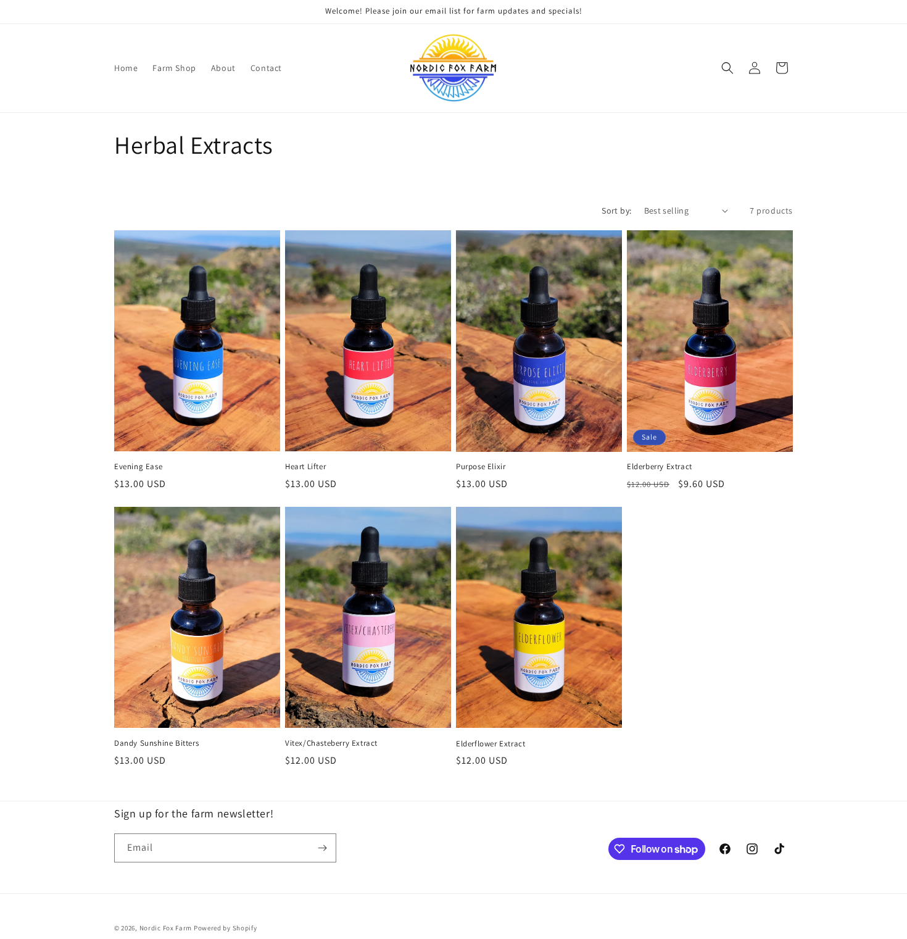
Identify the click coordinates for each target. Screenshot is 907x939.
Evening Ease (138, 467)
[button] (727, 67)
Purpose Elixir (480, 467)
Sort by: (616, 210)
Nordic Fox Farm (166, 928)
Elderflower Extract (490, 744)
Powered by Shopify (225, 928)
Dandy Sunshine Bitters (156, 743)
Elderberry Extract (659, 467)
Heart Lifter (305, 467)
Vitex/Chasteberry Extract (331, 743)
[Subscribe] (322, 847)
